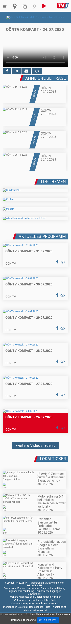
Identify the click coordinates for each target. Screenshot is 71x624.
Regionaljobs (36, 607)
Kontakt (21, 588)
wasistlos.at (59, 607)
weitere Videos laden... (35, 445)
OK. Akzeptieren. (48, 620)
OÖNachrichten (18, 603)
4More (27, 610)
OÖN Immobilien (38, 603)
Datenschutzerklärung (53, 588)
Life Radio (51, 600)
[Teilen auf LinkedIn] (16, 71)
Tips (48, 607)
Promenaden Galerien (15, 607)
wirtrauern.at (40, 610)
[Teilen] (26, 71)
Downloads (10, 588)
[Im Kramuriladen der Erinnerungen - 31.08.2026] (35, 457)
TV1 (14, 600)
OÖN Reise (55, 603)
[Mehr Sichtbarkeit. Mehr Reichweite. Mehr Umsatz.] (36, 17)
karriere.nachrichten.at (31, 600)
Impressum (33, 588)
